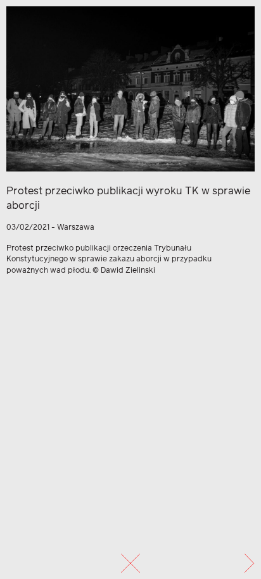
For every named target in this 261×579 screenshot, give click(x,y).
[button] (249, 563)
